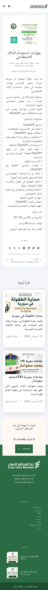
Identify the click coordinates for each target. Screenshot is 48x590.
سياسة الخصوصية (31, 586)
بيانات (39, 522)
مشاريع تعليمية (19, 65)
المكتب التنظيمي (34, 63)
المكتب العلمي (23, 63)
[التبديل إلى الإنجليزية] (4, 6)
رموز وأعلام (37, 507)
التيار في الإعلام (35, 525)
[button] (9, 6)
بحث (39, 528)
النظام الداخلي (18, 586)
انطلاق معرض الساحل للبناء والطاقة (29, 557)
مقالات (39, 513)
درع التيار (37, 510)
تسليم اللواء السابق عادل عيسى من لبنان (28, 572)
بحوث (39, 516)
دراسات (38, 519)
